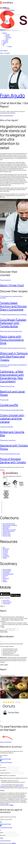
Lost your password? (5, 840)
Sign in (11, 805)
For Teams (5, 40)
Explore (5, 33)
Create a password (5, 773)
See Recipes (10, 115)
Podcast (5, 558)
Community (5, 42)
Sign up (14, 843)
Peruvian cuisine (7, 535)
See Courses (3, 115)
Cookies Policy (6, 603)
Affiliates (5, 581)
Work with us (6, 578)
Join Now (12, 10)
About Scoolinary (7, 569)
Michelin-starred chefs (8, 531)
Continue (2, 790)
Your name (3, 767)
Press (4, 577)
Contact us (5, 575)
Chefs (4, 43)
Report (6, 631)
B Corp (4, 580)
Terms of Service (7, 602)
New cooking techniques (9, 523)
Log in (1, 50)
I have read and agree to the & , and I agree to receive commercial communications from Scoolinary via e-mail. (14, 786)
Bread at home (6, 532)
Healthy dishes (6, 526)
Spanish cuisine (6, 534)
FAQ (4, 547)
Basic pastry (6, 528)
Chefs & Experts (7, 571)
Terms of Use (19, 785)
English (10, 46)
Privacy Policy (6, 600)
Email (1, 832)
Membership (6, 549)
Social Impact (6, 572)
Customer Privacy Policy (6, 786)
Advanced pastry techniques (10, 525)
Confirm (6, 664)
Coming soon (6, 556)
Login (2, 838)
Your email (3, 770)
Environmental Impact (8, 574)
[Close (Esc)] (0, 641)
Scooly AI (5, 553)
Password (3, 835)
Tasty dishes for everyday (9, 529)
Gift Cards (5, 552)
